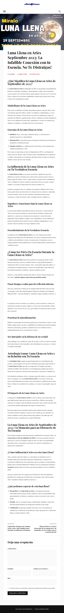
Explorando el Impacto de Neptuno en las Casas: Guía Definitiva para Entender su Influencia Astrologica (19, 528)
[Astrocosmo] (32, 4)
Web (9, 578)
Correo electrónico (41, 569)
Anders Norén (44, 609)
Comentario (12, 548)
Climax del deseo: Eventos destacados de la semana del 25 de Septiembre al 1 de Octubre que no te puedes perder (45, 529)
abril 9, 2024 (23, 74)
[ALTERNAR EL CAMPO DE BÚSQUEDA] (59, 11)
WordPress (28, 609)
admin (13, 74)
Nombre (11, 569)
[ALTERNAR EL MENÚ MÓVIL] (4, 11)
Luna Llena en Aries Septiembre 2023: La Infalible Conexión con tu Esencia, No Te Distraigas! (30, 60)
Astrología (35, 74)
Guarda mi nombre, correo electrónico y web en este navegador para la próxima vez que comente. (32, 588)
